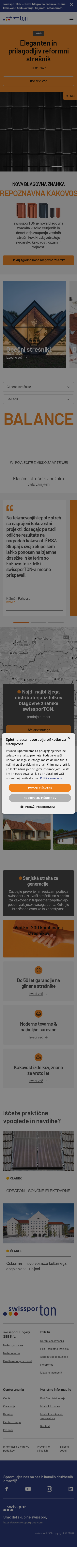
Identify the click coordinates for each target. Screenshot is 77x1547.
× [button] (68, 737)
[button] (38, 807)
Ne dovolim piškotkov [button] (39, 798)
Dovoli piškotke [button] (40, 787)
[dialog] (38, 773)
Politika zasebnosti (51, 778)
